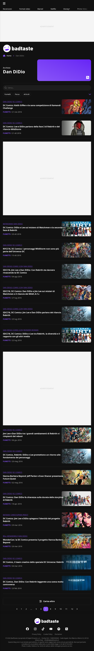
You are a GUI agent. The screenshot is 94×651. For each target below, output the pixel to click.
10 (61, 609)
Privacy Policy (36, 634)
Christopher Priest (19, 515)
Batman (6, 515)
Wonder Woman (30, 330)
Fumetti (6, 112)
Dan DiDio (7, 101)
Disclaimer (58, 634)
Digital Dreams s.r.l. (33, 638)
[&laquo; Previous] (17, 609)
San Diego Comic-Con (13, 266)
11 (66, 609)
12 (72, 609)
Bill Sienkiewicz (10, 536)
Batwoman (8, 224)
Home (9, 56)
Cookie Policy (47, 634)
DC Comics (17, 101)
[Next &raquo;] (77, 609)
